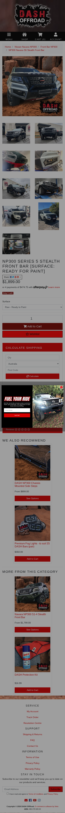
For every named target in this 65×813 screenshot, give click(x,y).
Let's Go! (17, 415)
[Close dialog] (61, 387)
